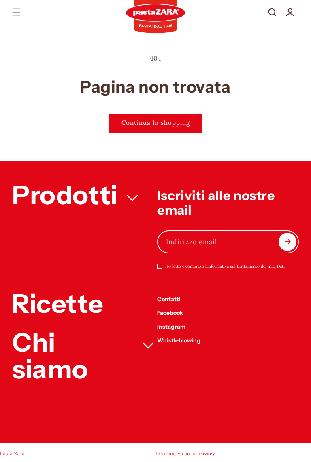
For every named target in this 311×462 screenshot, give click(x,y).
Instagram (171, 326)
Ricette (57, 303)
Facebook (170, 312)
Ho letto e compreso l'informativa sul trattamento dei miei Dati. (225, 266)
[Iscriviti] (287, 241)
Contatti (169, 299)
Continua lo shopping (155, 123)
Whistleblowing (178, 340)
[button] (16, 12)
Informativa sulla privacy (185, 453)
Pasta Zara (12, 453)
